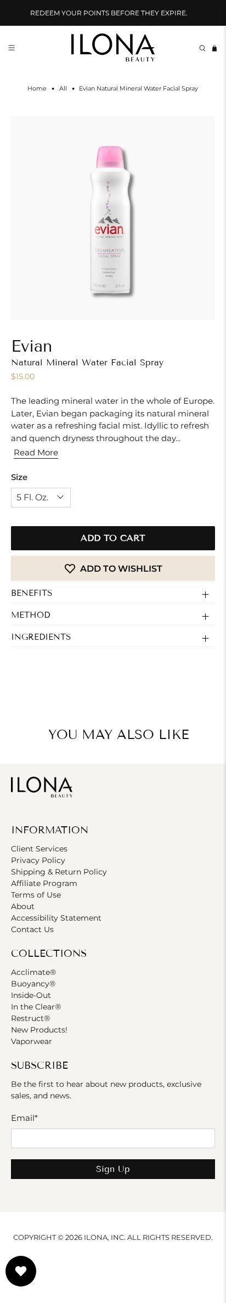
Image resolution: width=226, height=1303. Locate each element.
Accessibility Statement (56, 918)
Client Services (39, 849)
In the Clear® (36, 1007)
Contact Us (32, 929)
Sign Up (113, 1169)
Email (24, 1118)
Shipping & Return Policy (59, 872)
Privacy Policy (38, 860)
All (63, 89)
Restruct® (30, 1018)
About (23, 906)
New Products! (39, 1030)
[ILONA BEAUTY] (113, 49)
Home (37, 89)
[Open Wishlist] (20, 1271)
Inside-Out (31, 995)
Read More (36, 452)
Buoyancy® (33, 984)
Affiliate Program (44, 883)
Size (19, 477)
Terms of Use (36, 895)
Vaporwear (31, 1041)
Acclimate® (33, 972)
